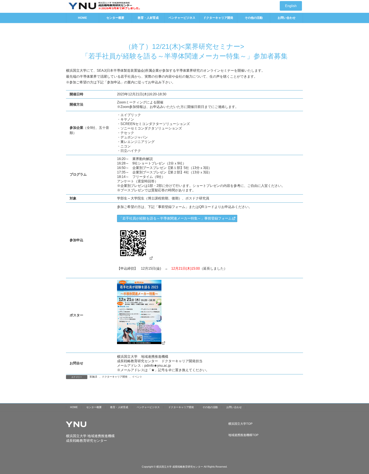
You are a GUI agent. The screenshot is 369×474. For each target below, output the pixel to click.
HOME (74, 407)
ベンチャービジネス (148, 407)
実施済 (93, 376)
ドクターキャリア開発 (114, 376)
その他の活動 (210, 407)
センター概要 (94, 407)
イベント (137, 376)
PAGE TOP (356, 456)
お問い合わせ (234, 407)
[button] (291, 6)
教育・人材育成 (119, 407)
